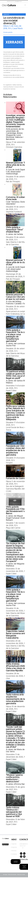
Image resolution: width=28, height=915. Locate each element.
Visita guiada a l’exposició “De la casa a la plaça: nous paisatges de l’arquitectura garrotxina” (17, 335)
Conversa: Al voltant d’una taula (16, 198)
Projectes (14, 847)
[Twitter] (24, 853)
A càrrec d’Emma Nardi (16, 784)
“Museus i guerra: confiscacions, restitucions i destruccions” (14, 778)
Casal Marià (17, 28)
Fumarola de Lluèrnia (16, 478)
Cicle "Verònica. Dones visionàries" (16, 202)
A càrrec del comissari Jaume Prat (15, 344)
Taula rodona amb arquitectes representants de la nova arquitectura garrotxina (15, 699)
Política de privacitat (12, 874)
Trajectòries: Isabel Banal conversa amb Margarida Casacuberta (16, 634)
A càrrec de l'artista (14, 234)
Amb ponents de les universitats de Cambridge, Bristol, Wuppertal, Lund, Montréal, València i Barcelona (15, 134)
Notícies (14, 850)
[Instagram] (21, 856)
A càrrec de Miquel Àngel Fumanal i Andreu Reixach (16, 518)
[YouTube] (24, 856)
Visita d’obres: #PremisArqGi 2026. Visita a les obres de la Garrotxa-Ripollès (17, 667)
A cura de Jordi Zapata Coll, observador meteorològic (16, 171)
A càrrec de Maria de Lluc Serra (15, 750)
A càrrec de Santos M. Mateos (15, 381)
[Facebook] (21, 853)
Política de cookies (21, 874)
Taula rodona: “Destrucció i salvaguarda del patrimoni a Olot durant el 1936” (14, 812)
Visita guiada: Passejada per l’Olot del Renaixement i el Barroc (16, 510)
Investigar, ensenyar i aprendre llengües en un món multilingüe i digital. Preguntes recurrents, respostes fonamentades (16, 121)
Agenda (14, 844)
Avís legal (5, 874)
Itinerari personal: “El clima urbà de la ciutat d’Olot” (16, 164)
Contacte (14, 854)
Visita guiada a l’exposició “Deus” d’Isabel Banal (14, 229)
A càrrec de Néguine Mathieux (15, 564)
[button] (3, 4)
